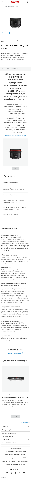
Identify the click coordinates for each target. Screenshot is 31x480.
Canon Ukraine (15, 469)
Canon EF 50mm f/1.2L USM (9, 68)
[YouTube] (24, 473)
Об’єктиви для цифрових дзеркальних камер (13, 40)
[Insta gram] (11, 473)
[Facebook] (7, 473)
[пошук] (2, 2)
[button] (4, 169)
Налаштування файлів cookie (15, 464)
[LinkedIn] (15, 473)
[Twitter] (19, 473)
